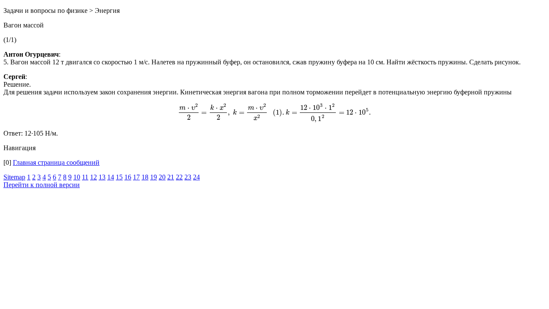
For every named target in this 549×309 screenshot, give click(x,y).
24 (196, 177)
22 (179, 177)
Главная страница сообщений (56, 162)
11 (85, 177)
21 (170, 177)
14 (110, 177)
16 (127, 177)
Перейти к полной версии (41, 184)
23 (187, 177)
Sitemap (14, 177)
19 (153, 177)
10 (76, 177)
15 (119, 177)
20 (162, 177)
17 (136, 177)
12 (93, 177)
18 (145, 177)
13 (102, 177)
